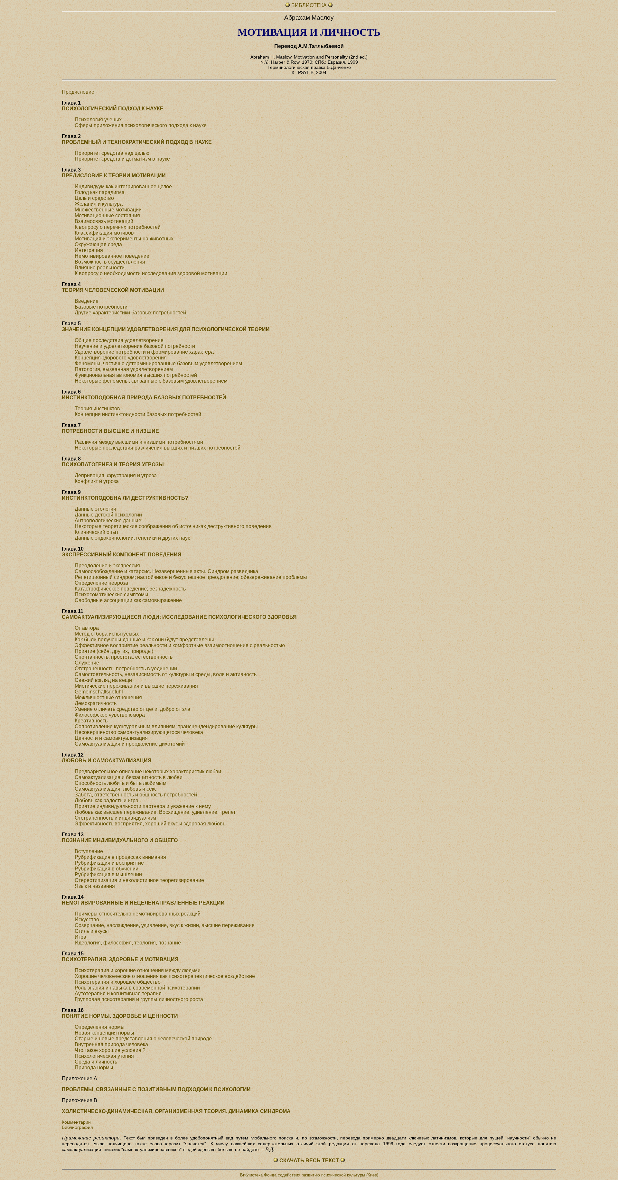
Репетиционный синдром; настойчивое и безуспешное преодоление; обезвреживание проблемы (191, 577)
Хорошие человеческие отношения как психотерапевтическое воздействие (165, 976)
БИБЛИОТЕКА (309, 5)
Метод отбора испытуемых (107, 633)
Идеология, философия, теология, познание (128, 942)
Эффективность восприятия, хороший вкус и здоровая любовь (150, 823)
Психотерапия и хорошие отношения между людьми (138, 970)
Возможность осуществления (110, 262)
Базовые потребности (101, 307)
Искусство (87, 919)
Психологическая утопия (104, 1056)
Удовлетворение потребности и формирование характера (144, 352)
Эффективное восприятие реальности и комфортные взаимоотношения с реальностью (180, 645)
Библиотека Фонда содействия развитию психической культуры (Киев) (309, 1175)
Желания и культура (99, 204)
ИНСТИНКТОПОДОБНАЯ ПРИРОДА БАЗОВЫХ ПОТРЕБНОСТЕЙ (144, 397)
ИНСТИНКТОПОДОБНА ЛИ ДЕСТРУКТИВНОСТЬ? (125, 498)
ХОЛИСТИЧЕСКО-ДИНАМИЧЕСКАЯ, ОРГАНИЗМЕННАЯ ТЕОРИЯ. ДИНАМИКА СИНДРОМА (176, 1111)
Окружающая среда (98, 244)
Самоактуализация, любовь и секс (116, 789)
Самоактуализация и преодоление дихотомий (130, 744)
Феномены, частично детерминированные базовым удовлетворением (158, 363)
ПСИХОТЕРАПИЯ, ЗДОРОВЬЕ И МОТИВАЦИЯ (120, 959)
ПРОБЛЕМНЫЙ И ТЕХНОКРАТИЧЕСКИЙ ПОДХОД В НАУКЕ (137, 142)
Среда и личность (96, 1061)
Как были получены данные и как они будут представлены (144, 639)
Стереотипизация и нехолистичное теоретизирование (139, 880)
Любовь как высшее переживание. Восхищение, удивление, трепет (155, 812)
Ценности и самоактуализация (111, 738)
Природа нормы (94, 1067)
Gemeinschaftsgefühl (99, 691)
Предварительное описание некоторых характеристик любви (148, 771)
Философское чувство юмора (110, 715)
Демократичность (96, 703)
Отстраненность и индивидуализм (115, 818)
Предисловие (78, 92)
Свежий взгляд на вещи (103, 680)
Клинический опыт (96, 532)
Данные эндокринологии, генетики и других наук (132, 538)
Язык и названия (95, 886)
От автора (87, 628)
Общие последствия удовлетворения (119, 340)
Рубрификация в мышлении (108, 874)
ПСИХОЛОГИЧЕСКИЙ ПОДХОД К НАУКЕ (113, 108)
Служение (87, 662)
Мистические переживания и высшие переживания (136, 686)
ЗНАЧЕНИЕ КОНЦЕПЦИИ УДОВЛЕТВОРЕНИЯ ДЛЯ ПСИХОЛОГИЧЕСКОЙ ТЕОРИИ (166, 329)
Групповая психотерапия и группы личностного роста (139, 999)
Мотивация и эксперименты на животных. (125, 238)
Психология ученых (98, 119)
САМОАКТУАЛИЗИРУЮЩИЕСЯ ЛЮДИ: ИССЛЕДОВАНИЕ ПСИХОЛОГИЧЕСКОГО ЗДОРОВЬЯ (179, 617)
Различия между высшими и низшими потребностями (139, 442)
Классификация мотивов (104, 233)
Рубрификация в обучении (106, 868)
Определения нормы (100, 1027)
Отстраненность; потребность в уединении (126, 668)
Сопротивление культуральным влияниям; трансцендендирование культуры (166, 726)
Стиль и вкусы (92, 931)
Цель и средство (94, 198)
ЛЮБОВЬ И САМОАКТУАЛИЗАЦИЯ (107, 760)
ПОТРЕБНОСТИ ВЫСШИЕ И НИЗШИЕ (110, 431)
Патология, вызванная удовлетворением (124, 369)
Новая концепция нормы (104, 1033)
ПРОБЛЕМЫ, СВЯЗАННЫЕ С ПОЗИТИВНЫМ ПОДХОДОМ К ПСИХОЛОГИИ (156, 1089)
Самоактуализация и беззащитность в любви (129, 777)
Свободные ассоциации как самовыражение (128, 600)
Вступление (89, 851)
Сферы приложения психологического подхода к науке (141, 125)
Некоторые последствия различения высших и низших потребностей (157, 448)
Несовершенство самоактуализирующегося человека (139, 732)
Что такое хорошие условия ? (110, 1050)
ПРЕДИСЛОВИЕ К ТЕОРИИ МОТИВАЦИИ (114, 175)
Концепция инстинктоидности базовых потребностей (138, 414)
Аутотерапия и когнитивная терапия (118, 993)
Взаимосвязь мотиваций (104, 221)
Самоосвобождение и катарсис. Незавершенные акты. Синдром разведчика (166, 571)
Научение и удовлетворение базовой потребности (135, 346)
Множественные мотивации (108, 209)
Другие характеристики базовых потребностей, (131, 312)
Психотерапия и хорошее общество (118, 982)
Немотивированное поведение (112, 256)
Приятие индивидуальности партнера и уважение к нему (143, 806)
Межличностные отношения (108, 697)
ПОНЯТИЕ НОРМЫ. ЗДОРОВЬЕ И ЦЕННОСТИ (120, 1016)
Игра (80, 937)
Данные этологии (95, 509)
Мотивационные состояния (107, 215)
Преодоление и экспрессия (107, 565)
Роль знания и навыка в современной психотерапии (137, 987)
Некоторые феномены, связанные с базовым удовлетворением (151, 381)
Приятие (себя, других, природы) (114, 651)
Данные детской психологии (108, 514)
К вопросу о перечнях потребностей (118, 227)
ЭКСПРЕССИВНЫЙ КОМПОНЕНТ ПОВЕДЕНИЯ (122, 554)
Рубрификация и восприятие (109, 863)
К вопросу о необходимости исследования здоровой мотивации (151, 273)
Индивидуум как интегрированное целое (123, 186)
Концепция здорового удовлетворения (121, 357)
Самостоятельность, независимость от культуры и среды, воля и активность (166, 674)
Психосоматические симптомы (111, 594)
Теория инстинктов (97, 408)
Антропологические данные (108, 520)
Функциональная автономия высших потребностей (136, 375)
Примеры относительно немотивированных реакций (138, 913)
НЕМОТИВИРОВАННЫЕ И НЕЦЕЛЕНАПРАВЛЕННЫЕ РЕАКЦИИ (143, 903)
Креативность (91, 720)
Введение (86, 301)
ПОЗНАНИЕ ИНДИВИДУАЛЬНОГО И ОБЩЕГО (120, 840)
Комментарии (76, 1122)
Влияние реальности (100, 267)
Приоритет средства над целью (112, 153)
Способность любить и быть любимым (120, 783)
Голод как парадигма (100, 192)
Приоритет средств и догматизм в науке (122, 159)
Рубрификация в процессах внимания (120, 857)
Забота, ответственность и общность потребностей (136, 794)
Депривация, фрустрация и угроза (116, 475)
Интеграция (89, 250)
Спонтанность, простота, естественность (124, 657)
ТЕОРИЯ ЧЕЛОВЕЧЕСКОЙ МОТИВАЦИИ (113, 290)
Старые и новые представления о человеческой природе (143, 1038)
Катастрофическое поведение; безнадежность (130, 588)
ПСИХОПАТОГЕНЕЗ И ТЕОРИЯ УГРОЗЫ (113, 464)
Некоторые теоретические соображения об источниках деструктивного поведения (173, 526)
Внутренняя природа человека (111, 1044)
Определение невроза (101, 583)
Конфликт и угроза (97, 481)
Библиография (77, 1127)
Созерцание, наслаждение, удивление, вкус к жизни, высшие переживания (165, 925)
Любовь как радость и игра (106, 800)
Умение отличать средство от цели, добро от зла (132, 709)
